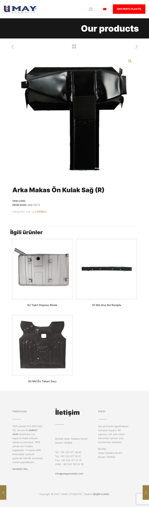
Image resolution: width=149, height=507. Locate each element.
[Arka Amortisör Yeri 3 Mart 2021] (3, 492)
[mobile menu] (91, 9)
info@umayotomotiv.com (69, 473)
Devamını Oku (20, 468)
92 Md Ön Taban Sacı (42, 381)
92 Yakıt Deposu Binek (42, 305)
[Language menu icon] (106, 9)
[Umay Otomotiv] (20, 9)
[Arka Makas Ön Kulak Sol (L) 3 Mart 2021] (146, 492)
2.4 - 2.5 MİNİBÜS (36, 211)
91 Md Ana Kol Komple (106, 305)
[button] (130, 61)
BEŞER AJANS (101, 494)
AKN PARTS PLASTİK (129, 8)
